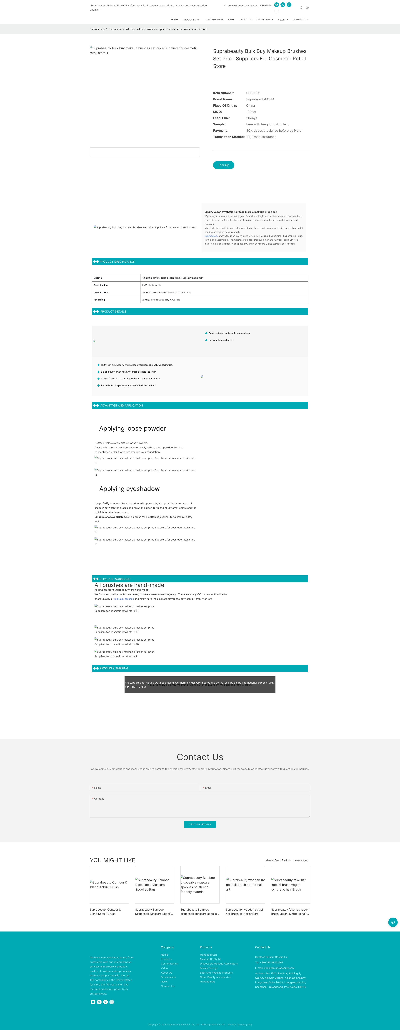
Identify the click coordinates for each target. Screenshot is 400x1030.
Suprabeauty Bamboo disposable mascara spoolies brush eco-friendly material (199, 912)
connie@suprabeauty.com (242, 5)
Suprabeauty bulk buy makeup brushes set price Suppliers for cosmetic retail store (158, 29)
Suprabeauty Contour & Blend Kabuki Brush (105, 911)
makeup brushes (124, 598)
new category (302, 860)
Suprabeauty (97, 29)
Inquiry (224, 165)
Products (286, 860)
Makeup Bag (272, 860)
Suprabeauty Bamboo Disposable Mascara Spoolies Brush (154, 912)
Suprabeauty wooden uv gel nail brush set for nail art (244, 911)
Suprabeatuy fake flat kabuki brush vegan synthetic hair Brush (290, 912)
